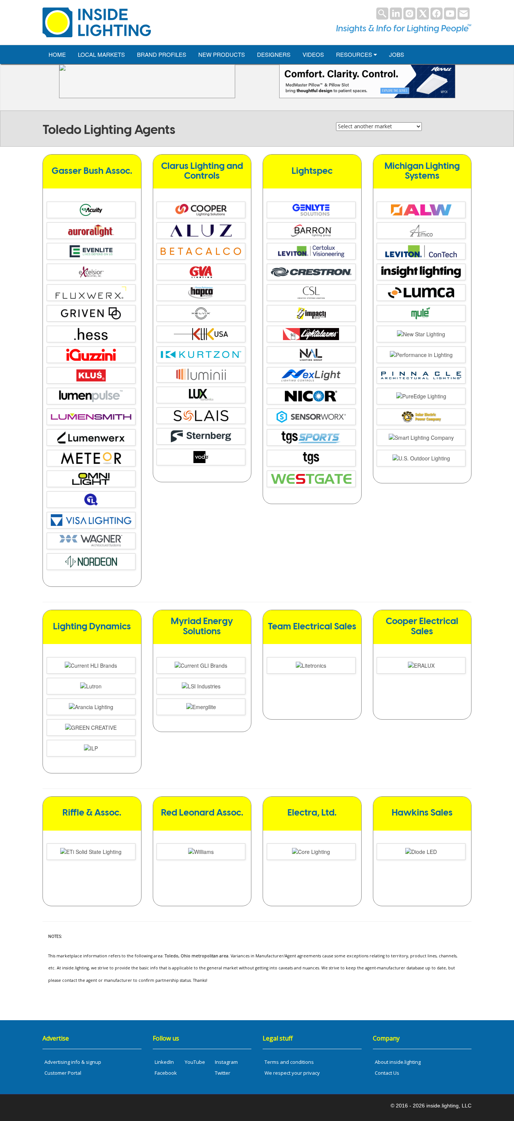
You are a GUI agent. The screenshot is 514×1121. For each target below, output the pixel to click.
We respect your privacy (292, 1072)
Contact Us (387, 1072)
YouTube (195, 1062)
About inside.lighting (398, 1062)
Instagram (226, 1062)
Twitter (222, 1072)
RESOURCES (355, 54)
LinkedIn (164, 1062)
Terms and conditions (289, 1062)
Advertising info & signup (72, 1062)
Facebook (166, 1072)
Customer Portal (62, 1072)
